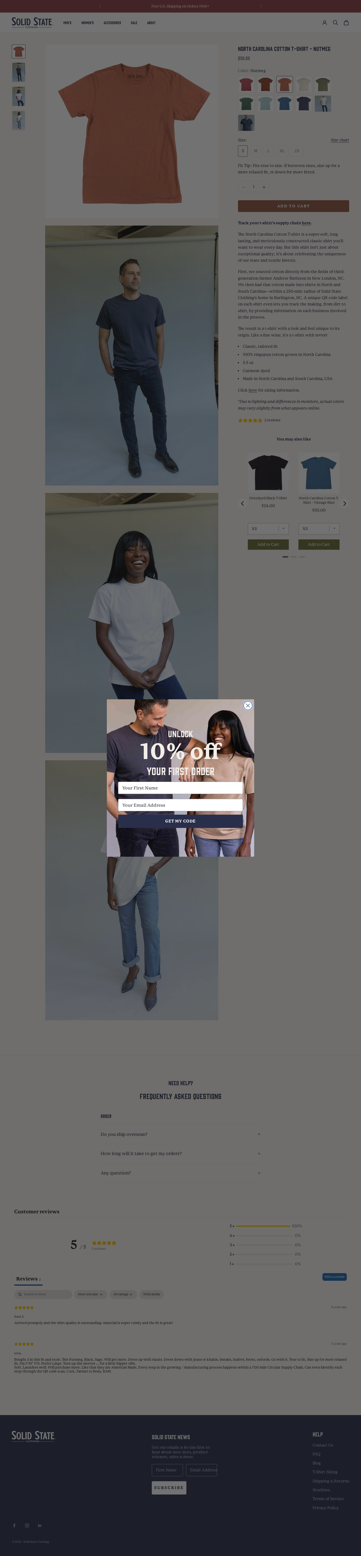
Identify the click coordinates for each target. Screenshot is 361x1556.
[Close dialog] (248, 705)
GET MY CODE (180, 821)
